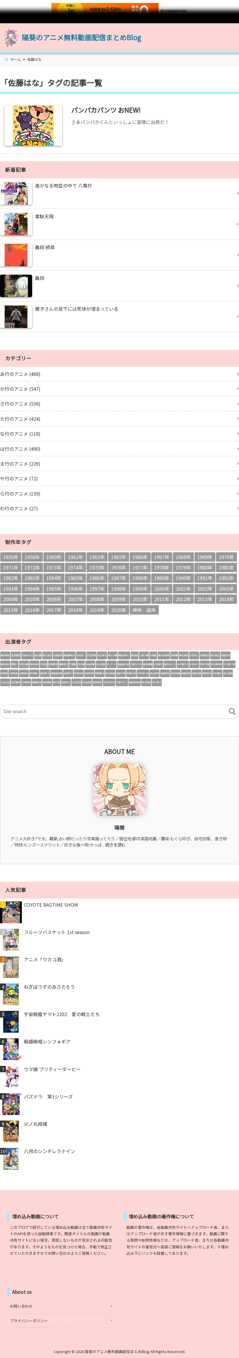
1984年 (53, 577)
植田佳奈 (186, 673)
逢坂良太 (45, 673)
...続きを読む (114, 845)
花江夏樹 (228, 673)
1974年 (75, 567)
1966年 (140, 556)
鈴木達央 (146, 682)
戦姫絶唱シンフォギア (47, 1041)
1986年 (97, 577)
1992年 (226, 577)
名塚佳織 (175, 673)
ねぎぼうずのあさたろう (49, 987)
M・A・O (111, 664)
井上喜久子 (183, 664)
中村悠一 (81, 655)
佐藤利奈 (89, 673)
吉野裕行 (97, 682)
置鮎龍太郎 (123, 664)
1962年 (75, 556)
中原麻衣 (47, 682)
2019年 (97, 609)
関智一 (14, 664)
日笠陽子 (102, 655)
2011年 (161, 599)
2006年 (53, 599)
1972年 (32, 567)
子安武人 (194, 655)
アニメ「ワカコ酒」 (45, 959)
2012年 (183, 599)
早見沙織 (24, 664)
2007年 (75, 599)
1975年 (97, 567)
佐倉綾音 (90, 664)
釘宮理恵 (91, 655)
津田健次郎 (56, 673)
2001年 (183, 588)
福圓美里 (36, 682)
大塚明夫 (26, 682)
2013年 (204, 599)
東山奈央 (154, 673)
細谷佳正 (5, 664)
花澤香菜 (15, 655)
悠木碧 (81, 664)
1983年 (32, 577)
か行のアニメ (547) (20, 388)
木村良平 (217, 673)
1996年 (75, 588)
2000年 (161, 588)
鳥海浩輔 (147, 664)
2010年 (140, 599)
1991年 (204, 577)
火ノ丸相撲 (35, 1124)
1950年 (10, 556)
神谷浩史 (183, 655)
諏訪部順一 (124, 655)
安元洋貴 (205, 664)
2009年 (118, 599)
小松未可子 (109, 682)
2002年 (204, 588)
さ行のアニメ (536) (20, 403)
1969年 (204, 556)
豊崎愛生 (63, 664)
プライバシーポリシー (29, 1320)
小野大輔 (144, 655)
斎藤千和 (120, 673)
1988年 (140, 577)
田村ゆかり (170, 664)
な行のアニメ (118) (20, 433)
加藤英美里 (134, 682)
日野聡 (4, 673)
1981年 (226, 567)
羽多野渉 (15, 682)
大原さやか (136, 664)
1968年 (183, 556)
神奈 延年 (144, 609)
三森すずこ (122, 682)
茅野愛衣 (204, 655)
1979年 (183, 567)
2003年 (226, 588)
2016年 (32, 609)
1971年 (10, 567)
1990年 (183, 577)
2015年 (10, 609)
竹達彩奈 (131, 673)
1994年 (32, 588)
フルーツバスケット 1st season (56, 932)
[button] (232, 711)
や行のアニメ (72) (19, 478)
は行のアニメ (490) (20, 448)
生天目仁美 (143, 673)
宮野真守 (225, 655)
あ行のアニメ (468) (20, 373)
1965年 (118, 556)
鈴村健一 (34, 673)
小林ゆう (194, 664)
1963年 (97, 556)
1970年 (226, 556)
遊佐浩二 (66, 682)
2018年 (75, 609)
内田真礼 (165, 673)
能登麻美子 (69, 655)
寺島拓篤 (196, 673)
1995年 (53, 588)
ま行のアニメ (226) (20, 463)
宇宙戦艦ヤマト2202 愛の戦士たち (62, 1014)
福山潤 (37, 655)
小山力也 (5, 682)
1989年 (161, 577)
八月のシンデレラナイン (49, 1151)
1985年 (75, 577)
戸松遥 (43, 664)
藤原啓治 (207, 673)
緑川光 (56, 682)
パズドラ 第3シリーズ (48, 1096)
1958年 (32, 556)
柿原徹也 (99, 673)
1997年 (97, 588)
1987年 (118, 577)
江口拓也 (76, 682)
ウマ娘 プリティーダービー (52, 1069)
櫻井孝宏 (5, 655)
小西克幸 (13, 673)
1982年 (10, 577)
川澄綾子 (158, 664)
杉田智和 (57, 655)
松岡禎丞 (53, 664)
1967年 (161, 556)
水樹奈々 (68, 673)
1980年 (204, 567)
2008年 (97, 599)
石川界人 (156, 682)
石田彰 (153, 655)
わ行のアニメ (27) (19, 508)
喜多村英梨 (164, 655)
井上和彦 (101, 664)
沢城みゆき (27, 655)
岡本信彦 (34, 664)
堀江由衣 (47, 655)
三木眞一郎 (229, 664)
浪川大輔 (112, 655)
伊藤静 (174, 655)
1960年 (53, 556)
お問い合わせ (21, 1306)
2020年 (118, 609)
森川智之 (215, 655)
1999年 (140, 588)
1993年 (10, 588)
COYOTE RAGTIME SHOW (51, 904)
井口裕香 (110, 673)
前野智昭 (24, 673)
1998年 (118, 588)
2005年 (32, 599)
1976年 (118, 567)
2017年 (53, 609)
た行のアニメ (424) (20, 418)
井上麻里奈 (216, 664)
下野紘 (72, 664)
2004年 (10, 599)
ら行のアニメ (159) (20, 493)
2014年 (226, 599)
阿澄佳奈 (78, 673)
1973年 (53, 567)
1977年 (140, 567)
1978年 (161, 567)
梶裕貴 (134, 655)
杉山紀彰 (87, 682)
